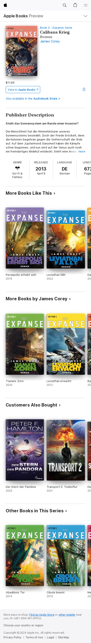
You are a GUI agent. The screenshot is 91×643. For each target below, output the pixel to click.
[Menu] (85, 5)
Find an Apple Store (42, 614)
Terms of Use (34, 637)
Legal (50, 637)
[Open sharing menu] (83, 89)
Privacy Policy (12, 637)
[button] (64, 5)
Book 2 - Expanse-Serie (56, 27)
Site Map (63, 637)
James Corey (50, 41)
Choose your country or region (23, 625)
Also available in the (31, 98)
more (81, 151)
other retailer (67, 614)
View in (21, 89)
